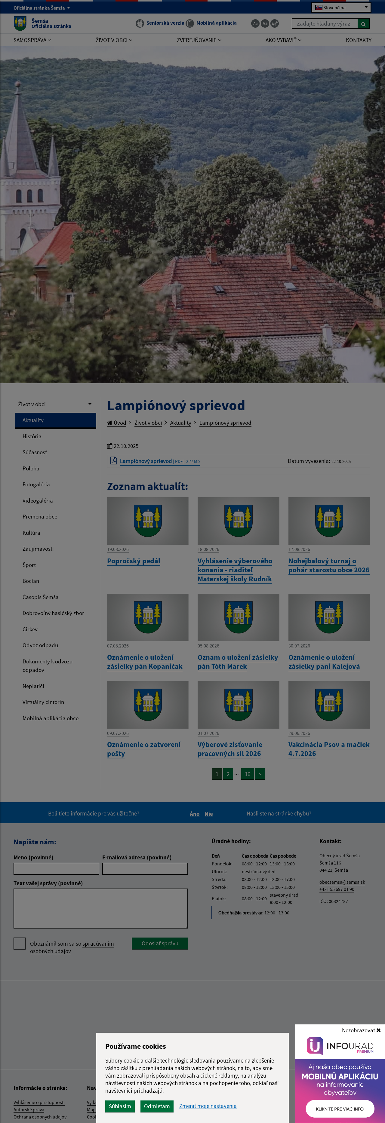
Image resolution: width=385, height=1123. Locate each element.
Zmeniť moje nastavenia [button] (208, 1106)
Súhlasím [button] (120, 1106)
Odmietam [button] (157, 1106)
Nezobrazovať (359, 1030)
